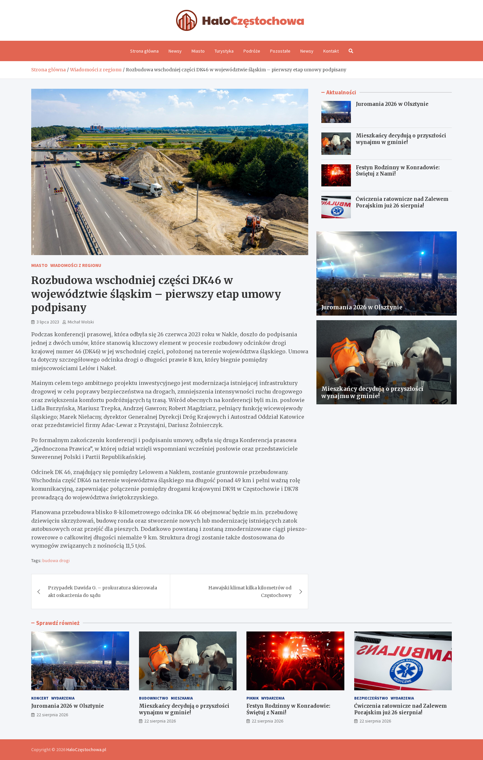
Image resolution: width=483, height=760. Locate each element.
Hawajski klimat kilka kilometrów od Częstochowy (249, 591)
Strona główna (144, 51)
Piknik (252, 698)
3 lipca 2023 (47, 322)
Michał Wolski (81, 322)
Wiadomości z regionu (75, 265)
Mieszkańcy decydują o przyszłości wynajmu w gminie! (401, 138)
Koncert (40, 698)
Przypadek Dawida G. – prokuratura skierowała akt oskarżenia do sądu (102, 591)
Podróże (251, 51)
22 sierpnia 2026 (52, 715)
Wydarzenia (63, 698)
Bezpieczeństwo (371, 698)
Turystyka (224, 51)
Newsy (175, 51)
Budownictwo (153, 698)
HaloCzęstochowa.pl (86, 749)
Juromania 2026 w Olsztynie (392, 104)
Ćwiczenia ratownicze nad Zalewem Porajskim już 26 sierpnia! (402, 202)
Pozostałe (280, 51)
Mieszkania (182, 698)
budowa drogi (56, 560)
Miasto (198, 51)
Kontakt (331, 51)
